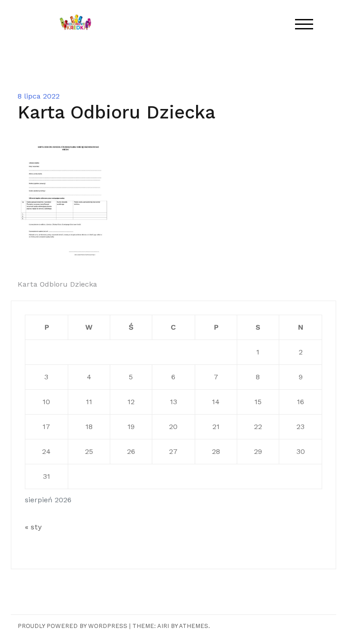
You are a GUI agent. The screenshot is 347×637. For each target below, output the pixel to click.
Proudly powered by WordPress (72, 626)
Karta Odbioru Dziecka (57, 284)
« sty (33, 527)
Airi (163, 626)
